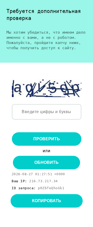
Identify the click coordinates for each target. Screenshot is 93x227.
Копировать (46, 201)
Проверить (46, 139)
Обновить (46, 162)
